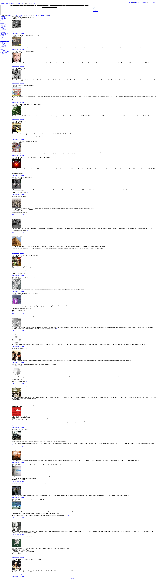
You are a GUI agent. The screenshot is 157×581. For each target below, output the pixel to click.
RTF (1, 36)
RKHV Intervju (3, 21)
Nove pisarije (3, 50)
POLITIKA (9, 15)
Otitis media (2, 35)
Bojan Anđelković (15, 33)
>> (26, 31)
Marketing (139, 2)
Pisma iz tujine (3, 30)
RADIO (2, 3)
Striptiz (1, 19)
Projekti (135, 2)
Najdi (154, 2)
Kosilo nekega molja (4, 24)
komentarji (22, 33)
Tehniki (1, 56)
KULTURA (22, 15)
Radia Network (3, 18)
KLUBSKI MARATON (18, 3)
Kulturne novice (3, 20)
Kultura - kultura (3, 49)
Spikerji (1, 55)
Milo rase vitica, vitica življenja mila (4, 34)
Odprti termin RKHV (4, 51)
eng (24, 3)
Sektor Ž (2, 44)
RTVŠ (50, 15)
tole (56, 7)
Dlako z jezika (3, 29)
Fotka (1, 42)
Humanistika (2, 28)
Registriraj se (144, 2)
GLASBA (16, 15)
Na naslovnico (3, 16)
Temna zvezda (3, 45)
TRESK (11, 3)
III (6, 15)
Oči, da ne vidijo (3, 52)
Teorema (2, 53)
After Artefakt (3, 38)
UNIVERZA (28, 15)
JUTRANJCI (35, 15)
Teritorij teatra (3, 46)
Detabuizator (2, 32)
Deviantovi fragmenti (4, 41)
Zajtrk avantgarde (3, 37)
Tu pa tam (2, 47)
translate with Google (31, 3)
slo (25, 3)
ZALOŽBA (6, 3)
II (5, 15)
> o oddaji (20, 16)
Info (130, 2)
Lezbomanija (3, 43)
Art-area (2, 39)
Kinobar (2, 23)
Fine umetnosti (3, 26)
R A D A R (2, 17)
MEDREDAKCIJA (44, 15)
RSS (132, 2)
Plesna (1, 27)
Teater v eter (2, 25)
